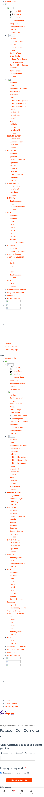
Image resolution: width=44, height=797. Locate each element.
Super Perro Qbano (19, 59)
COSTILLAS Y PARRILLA (15, 257)
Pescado (13, 269)
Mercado (13, 248)
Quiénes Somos (11, 347)
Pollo (11, 266)
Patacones (14, 177)
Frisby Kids (14, 23)
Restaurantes (10, 726)
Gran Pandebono (14, 254)
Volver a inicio (10, 1)
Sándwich (13, 38)
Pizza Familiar (15, 186)
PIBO (9, 281)
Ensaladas (14, 68)
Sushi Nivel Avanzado (18, 106)
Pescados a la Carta (18, 160)
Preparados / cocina (18, 251)
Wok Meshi (14, 94)
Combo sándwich (16, 41)
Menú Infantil (15, 130)
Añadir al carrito (19, 780)
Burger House (15, 139)
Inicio (2, 726)
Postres (13, 127)
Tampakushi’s (15, 115)
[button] (22, 355)
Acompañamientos (17, 26)
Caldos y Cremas (16, 174)
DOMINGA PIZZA (13, 183)
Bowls (12, 204)
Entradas (13, 83)
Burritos (13, 44)
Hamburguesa (17, 62)
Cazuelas (13, 168)
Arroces (13, 165)
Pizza (12, 284)
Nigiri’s (12, 121)
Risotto (12, 227)
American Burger (16, 142)
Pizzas (12, 225)
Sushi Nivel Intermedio (18, 103)
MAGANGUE (11, 151)
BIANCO (10, 213)
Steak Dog (14, 145)
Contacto (9, 344)
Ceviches (13, 171)
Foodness (11, 245)
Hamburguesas (16, 201)
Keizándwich (14, 112)
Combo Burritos (16, 47)
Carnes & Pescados (17, 242)
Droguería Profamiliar (15, 293)
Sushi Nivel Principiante (19, 100)
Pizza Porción (15, 189)
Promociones (15, 32)
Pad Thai (13, 97)
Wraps (12, 50)
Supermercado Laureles (16, 290)
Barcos (12, 109)
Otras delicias (15, 56)
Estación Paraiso (13, 298)
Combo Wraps (15, 53)
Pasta (12, 233)
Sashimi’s (13, 124)
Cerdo (12, 263)
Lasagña (13, 239)
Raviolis (12, 231)
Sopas (12, 86)
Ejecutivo (13, 157)
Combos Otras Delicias (19, 65)
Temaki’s (13, 118)
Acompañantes (16, 74)
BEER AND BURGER (14, 136)
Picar (11, 272)
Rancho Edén (12, 296)
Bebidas (13, 29)
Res (11, 260)
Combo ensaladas (17, 71)
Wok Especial (15, 92)
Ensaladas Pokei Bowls (18, 89)
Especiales (14, 162)
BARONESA (11, 198)
